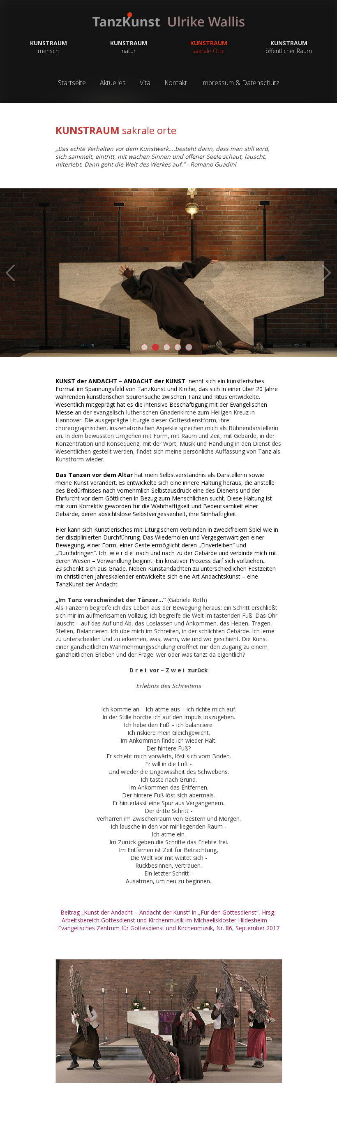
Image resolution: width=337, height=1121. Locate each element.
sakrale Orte (208, 47)
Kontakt (175, 82)
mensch (48, 47)
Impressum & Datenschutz (240, 82)
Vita (145, 82)
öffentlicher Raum (288, 47)
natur (128, 47)
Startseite (72, 82)
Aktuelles (113, 82)
